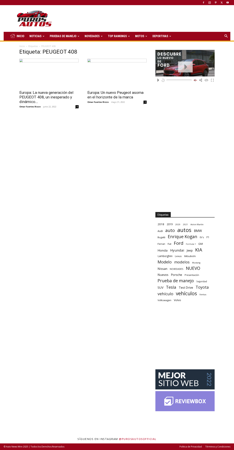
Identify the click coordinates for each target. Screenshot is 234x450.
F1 (207, 237)
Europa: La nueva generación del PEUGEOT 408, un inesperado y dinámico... (46, 97)
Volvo (177, 300)
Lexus (178, 256)
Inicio (22, 46)
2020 (177, 224)
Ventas (202, 294)
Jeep (190, 250)
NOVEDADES (92, 36)
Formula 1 (191, 244)
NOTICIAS (35, 36)
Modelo (165, 262)
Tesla (171, 287)
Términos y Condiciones (217, 446)
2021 (185, 224)
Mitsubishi (190, 256)
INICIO (20, 36)
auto (170, 230)
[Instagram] (209, 2)
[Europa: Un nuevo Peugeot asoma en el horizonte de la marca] (117, 73)
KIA (198, 250)
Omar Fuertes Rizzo (30, 106)
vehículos (186, 293)
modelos (182, 262)
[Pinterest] (215, 2)
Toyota (202, 287)
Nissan (162, 269)
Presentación (192, 275)
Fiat (169, 243)
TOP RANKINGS (117, 36)
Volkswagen (164, 300)
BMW (198, 231)
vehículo (165, 294)
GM (200, 243)
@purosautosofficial (137, 439)
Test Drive (186, 288)
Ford (178, 243)
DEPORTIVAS (160, 36)
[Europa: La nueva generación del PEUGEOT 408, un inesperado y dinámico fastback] (49, 73)
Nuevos (163, 275)
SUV (160, 287)
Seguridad (201, 281)
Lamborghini (165, 256)
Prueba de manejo (176, 281)
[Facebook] (203, 2)
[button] (226, 36)
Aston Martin (196, 224)
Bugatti (161, 237)
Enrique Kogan (182, 237)
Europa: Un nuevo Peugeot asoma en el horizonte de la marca (115, 94)
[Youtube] (227, 2)
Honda (163, 250)
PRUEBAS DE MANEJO (63, 36)
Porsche (176, 275)
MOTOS (139, 36)
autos (184, 230)
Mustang (196, 262)
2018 (161, 224)
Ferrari (161, 243)
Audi (160, 231)
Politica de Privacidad (191, 446)
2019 (170, 224)
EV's (202, 237)
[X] (221, 2)
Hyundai (177, 250)
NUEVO (193, 268)
